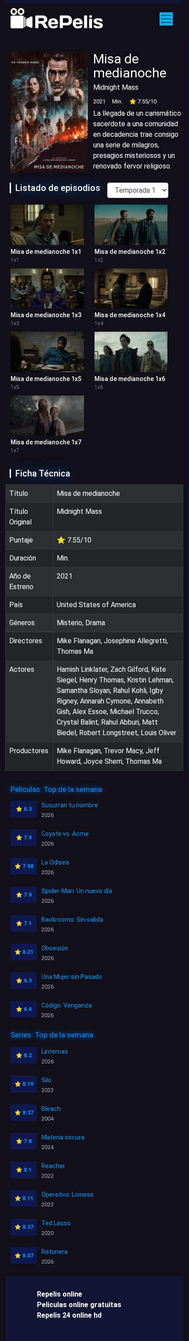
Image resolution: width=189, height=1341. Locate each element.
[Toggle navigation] (166, 19)
